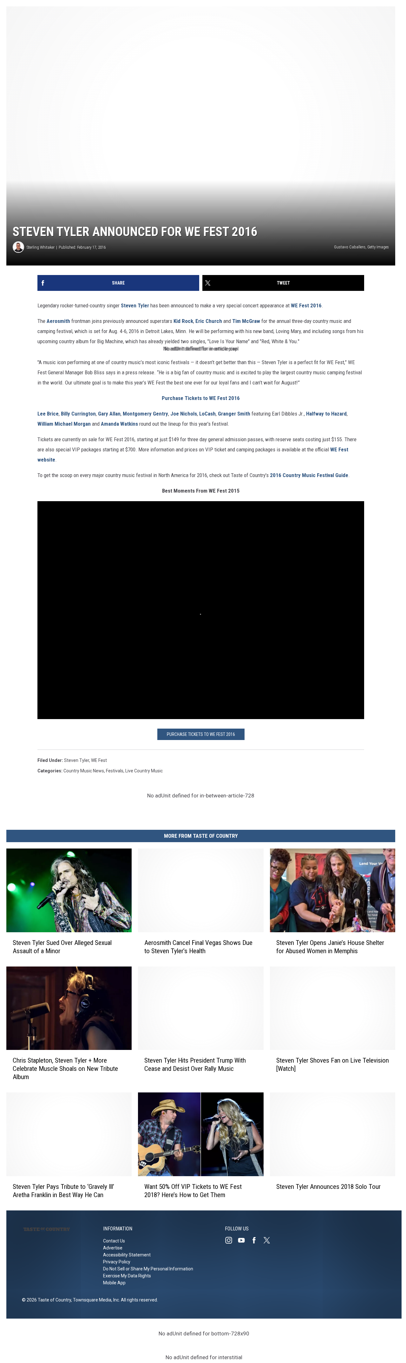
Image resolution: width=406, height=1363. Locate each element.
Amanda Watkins (119, 424)
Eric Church (208, 321)
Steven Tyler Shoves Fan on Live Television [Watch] (332, 1064)
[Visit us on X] (269, 1240)
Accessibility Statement (127, 1254)
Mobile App (114, 1282)
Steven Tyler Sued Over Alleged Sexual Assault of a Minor (62, 947)
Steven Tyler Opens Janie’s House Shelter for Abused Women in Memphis (330, 947)
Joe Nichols (183, 413)
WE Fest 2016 (306, 305)
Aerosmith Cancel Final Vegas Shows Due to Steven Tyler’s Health (198, 947)
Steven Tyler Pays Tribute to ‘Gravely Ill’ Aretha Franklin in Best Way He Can (63, 1191)
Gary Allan (109, 413)
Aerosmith (58, 321)
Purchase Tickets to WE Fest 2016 (201, 398)
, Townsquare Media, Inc (95, 1299)
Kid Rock (183, 321)
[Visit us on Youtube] (244, 1240)
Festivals (114, 770)
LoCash (207, 413)
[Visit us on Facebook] (256, 1240)
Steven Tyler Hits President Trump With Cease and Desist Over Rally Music (195, 1064)
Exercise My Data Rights (127, 1275)
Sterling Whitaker (41, 247)
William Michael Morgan (64, 424)
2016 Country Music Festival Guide (309, 475)
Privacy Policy (116, 1261)
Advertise (112, 1247)
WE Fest (99, 760)
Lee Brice (48, 413)
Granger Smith (234, 413)
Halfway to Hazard (326, 413)
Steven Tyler (135, 305)
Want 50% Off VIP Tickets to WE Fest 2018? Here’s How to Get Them (193, 1191)
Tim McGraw (246, 321)
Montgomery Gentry (145, 413)
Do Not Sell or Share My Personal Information (148, 1268)
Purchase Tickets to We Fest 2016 (201, 734)
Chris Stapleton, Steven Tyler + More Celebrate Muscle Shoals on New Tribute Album (65, 1069)
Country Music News (83, 770)
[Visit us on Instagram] (231, 1240)
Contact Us (114, 1240)
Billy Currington (78, 413)
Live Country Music (144, 770)
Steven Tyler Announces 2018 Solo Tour (328, 1186)
